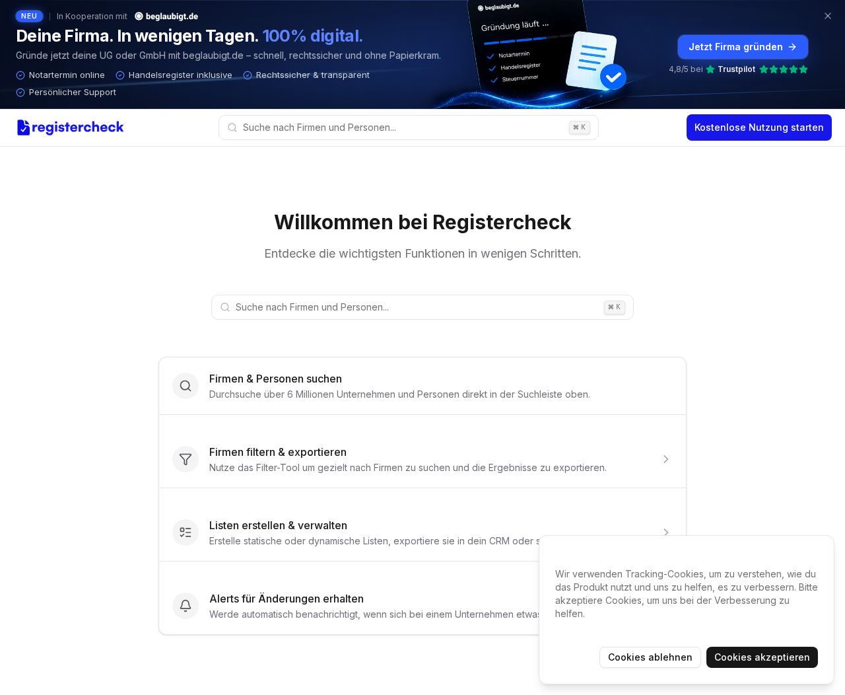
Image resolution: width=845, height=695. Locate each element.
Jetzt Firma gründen (736, 46)
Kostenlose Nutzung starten (759, 127)
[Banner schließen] (828, 16)
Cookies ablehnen (650, 657)
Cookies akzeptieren (762, 657)
